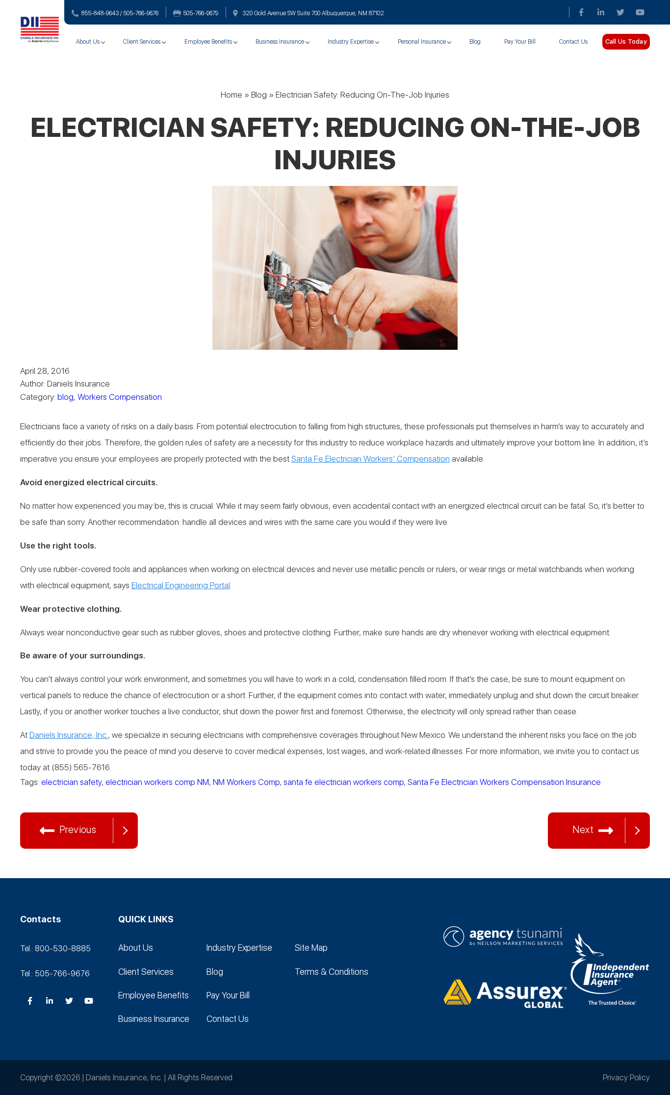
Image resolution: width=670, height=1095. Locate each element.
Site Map (311, 947)
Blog (475, 41)
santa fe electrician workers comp (343, 782)
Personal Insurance (422, 41)
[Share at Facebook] (49, 798)
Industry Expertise (351, 41)
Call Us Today (626, 41)
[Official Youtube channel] (640, 12)
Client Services (141, 41)
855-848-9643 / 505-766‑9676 (119, 13)
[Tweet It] (30, 798)
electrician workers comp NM (157, 782)
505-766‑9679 (200, 13)
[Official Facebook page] (581, 12)
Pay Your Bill (520, 41)
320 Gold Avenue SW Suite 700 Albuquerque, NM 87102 (313, 13)
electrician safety (71, 782)
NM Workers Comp (246, 782)
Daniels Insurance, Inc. (68, 735)
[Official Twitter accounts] (620, 12)
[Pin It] (88, 798)
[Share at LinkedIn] (69, 798)
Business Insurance (280, 41)
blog (65, 397)
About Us (88, 41)
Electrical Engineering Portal (180, 585)
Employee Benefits (208, 41)
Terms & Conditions (331, 971)
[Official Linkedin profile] (600, 12)
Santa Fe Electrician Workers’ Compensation (370, 459)
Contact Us (573, 41)
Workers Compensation (119, 397)
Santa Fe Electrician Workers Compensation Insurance (504, 782)
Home (231, 95)
